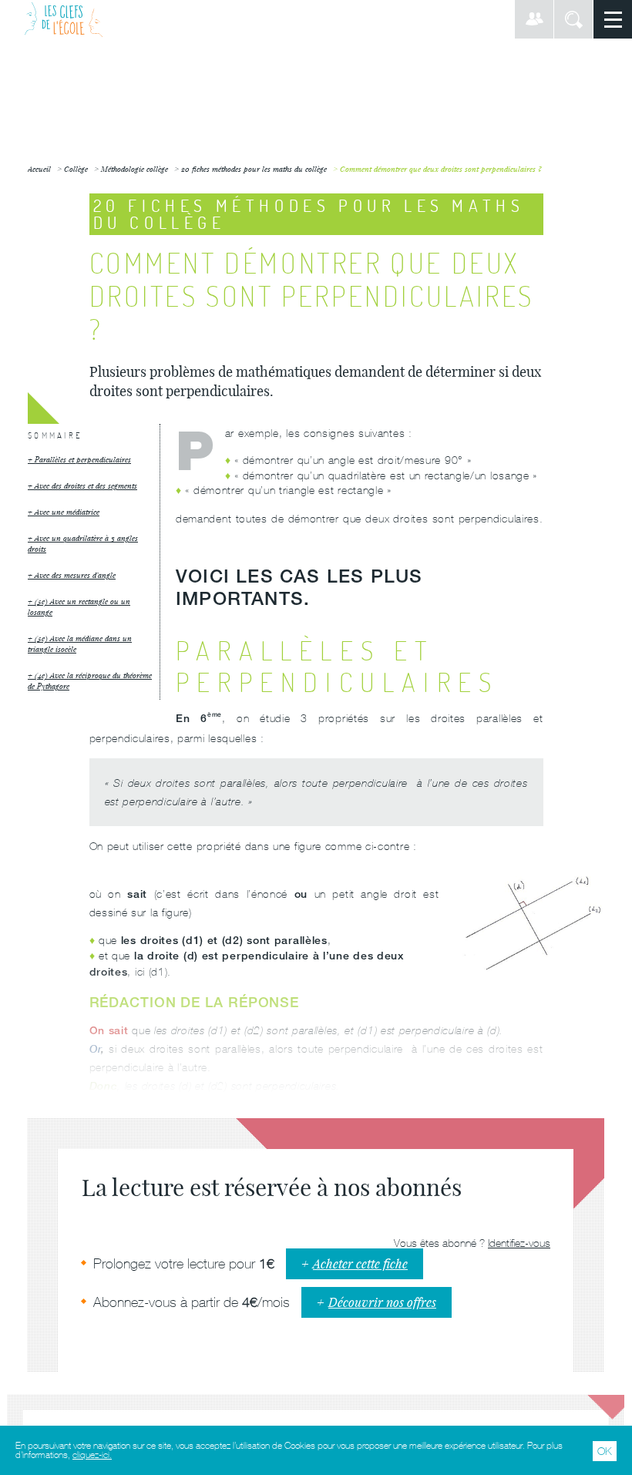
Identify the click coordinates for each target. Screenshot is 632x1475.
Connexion (534, 19)
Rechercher (573, 19)
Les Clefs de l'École (63, 19)
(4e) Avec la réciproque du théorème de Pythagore (90, 680)
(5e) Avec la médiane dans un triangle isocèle (80, 643)
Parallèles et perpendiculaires (83, 460)
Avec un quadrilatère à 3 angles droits (83, 543)
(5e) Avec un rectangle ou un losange (79, 606)
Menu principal (612, 19)
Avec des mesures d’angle (75, 575)
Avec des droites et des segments (86, 486)
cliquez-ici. (92, 1455)
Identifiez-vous (519, 1243)
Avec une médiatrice (67, 512)
